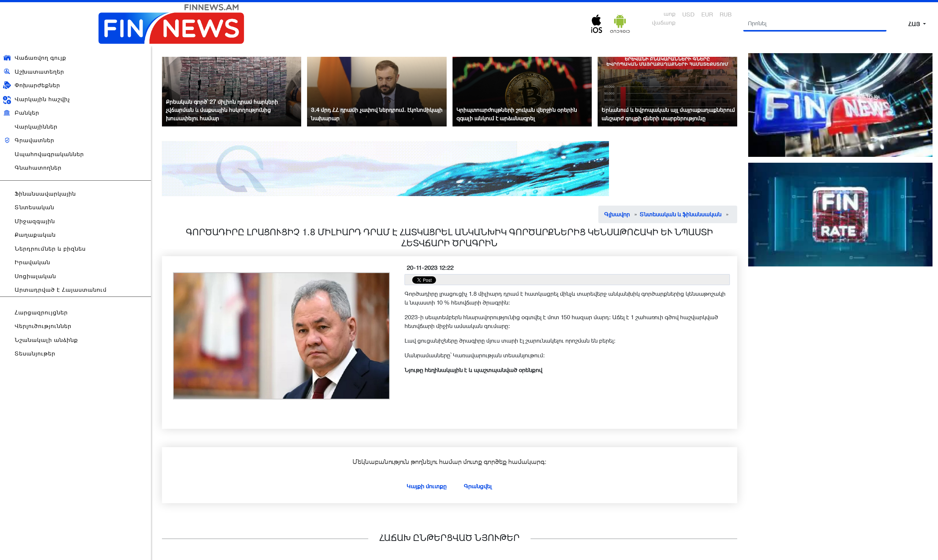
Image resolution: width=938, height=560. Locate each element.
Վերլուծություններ (43, 326)
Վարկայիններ (36, 126)
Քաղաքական (35, 235)
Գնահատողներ (38, 168)
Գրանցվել (478, 486)
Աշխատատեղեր (39, 71)
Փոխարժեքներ (37, 85)
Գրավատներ (34, 140)
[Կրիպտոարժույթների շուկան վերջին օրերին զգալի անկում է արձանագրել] (522, 91)
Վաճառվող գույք (40, 58)
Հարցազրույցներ (41, 312)
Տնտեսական (34, 207)
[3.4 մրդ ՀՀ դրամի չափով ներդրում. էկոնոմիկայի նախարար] (376, 91)
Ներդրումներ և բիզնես (50, 249)
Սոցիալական (35, 276)
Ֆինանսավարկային (45, 194)
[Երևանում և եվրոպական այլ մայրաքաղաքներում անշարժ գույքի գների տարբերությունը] (667, 91)
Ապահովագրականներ (49, 154)
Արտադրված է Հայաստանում (61, 290)
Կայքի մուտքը (427, 486)
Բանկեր (27, 113)
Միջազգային (35, 221)
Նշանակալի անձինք (46, 340)
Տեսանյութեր (35, 353)
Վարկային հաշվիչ (42, 99)
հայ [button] (915, 24)
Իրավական (32, 262)
